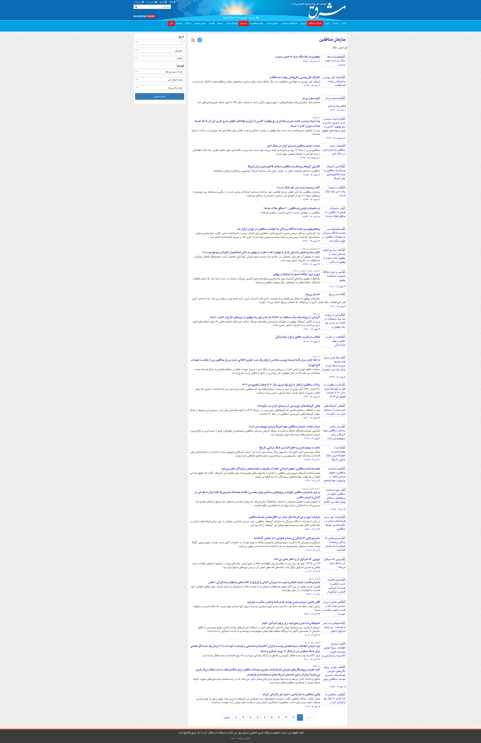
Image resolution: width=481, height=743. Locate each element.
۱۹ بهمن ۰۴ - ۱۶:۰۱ (338, 306)
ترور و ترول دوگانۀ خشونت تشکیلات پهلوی (296, 274)
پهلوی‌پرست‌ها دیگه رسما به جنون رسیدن (297, 56)
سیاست (335, 23)
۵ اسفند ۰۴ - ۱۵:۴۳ (311, 216)
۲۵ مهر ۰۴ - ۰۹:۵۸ (338, 686)
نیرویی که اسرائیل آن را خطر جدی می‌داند (297, 559)
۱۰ (236, 717)
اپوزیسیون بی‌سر (311, 98)
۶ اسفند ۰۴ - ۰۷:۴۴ (311, 199)
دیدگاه (188, 23)
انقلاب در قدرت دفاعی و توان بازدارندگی (297, 337)
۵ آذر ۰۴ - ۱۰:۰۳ (313, 571)
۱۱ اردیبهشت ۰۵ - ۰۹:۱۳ (336, 138)
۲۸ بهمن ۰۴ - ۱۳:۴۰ (311, 241)
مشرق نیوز (319, 9)
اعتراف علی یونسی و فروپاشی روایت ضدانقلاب (294, 77)
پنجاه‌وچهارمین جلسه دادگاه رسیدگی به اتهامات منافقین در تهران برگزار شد (278, 229)
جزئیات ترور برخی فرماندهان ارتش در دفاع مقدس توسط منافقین (284, 517)
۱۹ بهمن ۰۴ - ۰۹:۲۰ (311, 329)
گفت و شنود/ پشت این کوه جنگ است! (298, 187)
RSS (171, 2)
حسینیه (243, 23)
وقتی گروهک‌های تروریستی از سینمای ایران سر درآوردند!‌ (288, 405)
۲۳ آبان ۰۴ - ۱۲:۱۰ (312, 659)
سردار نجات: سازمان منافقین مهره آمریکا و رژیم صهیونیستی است (284, 426)
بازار (171, 23)
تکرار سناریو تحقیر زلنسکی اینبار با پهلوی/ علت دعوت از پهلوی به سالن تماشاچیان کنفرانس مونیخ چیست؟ (261, 252)
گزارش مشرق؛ (314, 578)
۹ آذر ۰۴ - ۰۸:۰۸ (313, 550)
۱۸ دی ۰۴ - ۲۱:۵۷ (338, 509)
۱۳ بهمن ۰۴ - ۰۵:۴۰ (311, 418)
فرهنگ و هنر (231, 23)
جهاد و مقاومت (256, 23)
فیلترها (180, 66)
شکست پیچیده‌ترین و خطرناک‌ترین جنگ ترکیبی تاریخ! (289, 447)
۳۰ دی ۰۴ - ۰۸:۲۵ (312, 459)
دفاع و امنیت (272, 23)
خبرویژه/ (316, 117)
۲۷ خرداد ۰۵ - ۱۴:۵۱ (311, 61)
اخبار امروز (159, 96)
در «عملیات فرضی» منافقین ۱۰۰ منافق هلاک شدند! (292, 208)
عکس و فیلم (200, 23)
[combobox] (159, 42)
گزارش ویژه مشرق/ (312, 642)
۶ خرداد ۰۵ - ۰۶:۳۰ (338, 110)
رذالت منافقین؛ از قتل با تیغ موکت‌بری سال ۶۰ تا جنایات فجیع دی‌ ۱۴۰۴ (281, 384)
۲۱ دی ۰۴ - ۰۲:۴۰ (312, 480)
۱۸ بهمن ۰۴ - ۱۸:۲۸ (311, 341)
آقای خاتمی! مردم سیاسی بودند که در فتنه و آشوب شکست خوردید (283, 602)
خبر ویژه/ (316, 314)
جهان (326, 23)
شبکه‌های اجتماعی (289, 23)
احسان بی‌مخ (313, 294)
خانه (344, 23)
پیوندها (179, 23)
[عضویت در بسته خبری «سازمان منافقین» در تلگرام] (200, 40)
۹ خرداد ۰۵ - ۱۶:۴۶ (312, 85)
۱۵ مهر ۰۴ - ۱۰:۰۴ (312, 706)
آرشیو (162, 2)
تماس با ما (150, 2)
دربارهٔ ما (137, 2)
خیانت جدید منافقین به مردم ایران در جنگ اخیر (293, 145)
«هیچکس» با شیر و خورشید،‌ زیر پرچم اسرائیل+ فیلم (291, 623)
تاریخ (181, 37)
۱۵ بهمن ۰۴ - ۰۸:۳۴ (337, 377)
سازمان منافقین (332, 39)
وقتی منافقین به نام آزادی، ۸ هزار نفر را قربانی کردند (291, 694)
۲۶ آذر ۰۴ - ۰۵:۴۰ (312, 529)
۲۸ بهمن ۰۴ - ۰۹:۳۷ (311, 264)
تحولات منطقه (315, 23)
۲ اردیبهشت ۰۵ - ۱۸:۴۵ (310, 158)
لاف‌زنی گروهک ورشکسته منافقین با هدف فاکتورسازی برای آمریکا (284, 166)
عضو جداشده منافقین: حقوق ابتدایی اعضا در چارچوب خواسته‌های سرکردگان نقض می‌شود (270, 468)
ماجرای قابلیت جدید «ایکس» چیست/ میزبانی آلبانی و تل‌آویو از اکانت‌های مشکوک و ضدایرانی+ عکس (264, 582)
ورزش (303, 23)
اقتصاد (211, 23)
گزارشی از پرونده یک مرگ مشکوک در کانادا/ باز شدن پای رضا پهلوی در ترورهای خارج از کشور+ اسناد (265, 317)
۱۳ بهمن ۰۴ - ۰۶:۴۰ (311, 396)
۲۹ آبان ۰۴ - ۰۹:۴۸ (311, 614)
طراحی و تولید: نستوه (240, 738)
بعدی (227, 717)
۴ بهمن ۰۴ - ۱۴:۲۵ (312, 438)
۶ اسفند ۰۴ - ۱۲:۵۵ (311, 175)
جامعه (220, 23)
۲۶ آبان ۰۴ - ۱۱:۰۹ (312, 635)
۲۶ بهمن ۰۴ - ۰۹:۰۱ (337, 286)
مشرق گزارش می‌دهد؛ (311, 249)
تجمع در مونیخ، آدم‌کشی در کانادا (306, 271)
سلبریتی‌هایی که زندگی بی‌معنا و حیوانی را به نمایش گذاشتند (286, 538)
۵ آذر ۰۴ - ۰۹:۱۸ (313, 594)
